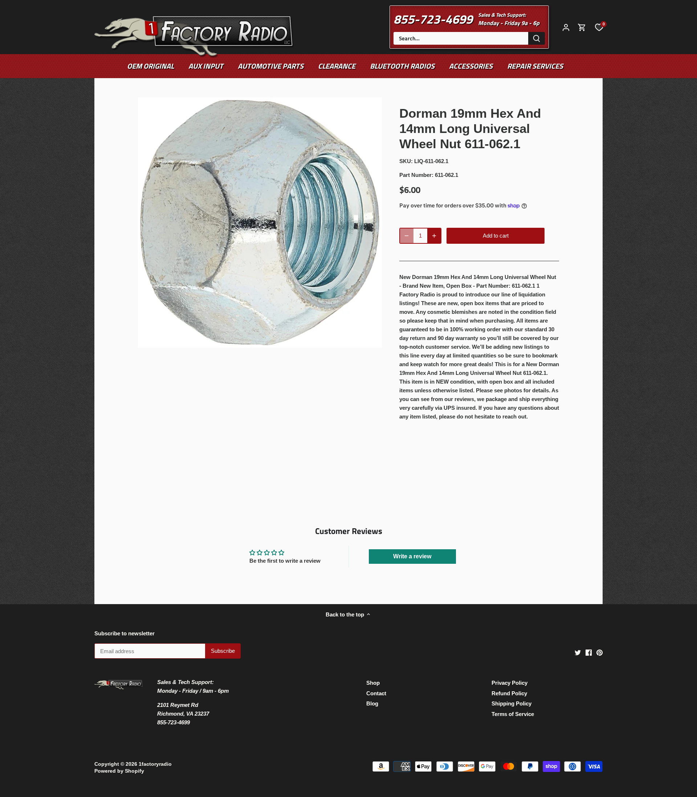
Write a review (412, 556)
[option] (260, 222)
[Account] (566, 27)
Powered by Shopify (119, 771)
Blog (372, 703)
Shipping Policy (511, 703)
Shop (373, 683)
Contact (376, 693)
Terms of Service (513, 714)
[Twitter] (578, 652)
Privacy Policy (509, 683)
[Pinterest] (599, 652)
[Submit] (536, 38)
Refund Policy (509, 693)
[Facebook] (589, 652)
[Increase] (434, 235)
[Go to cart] (582, 27)
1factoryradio (155, 764)
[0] (599, 27)
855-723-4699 (433, 18)
